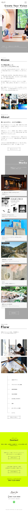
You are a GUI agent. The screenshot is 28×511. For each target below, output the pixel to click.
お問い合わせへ (14, 457)
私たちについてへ (14, 149)
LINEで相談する (14, 471)
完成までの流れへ (14, 417)
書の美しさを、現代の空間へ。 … (15, 46)
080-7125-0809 (14, 479)
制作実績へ (14, 312)
